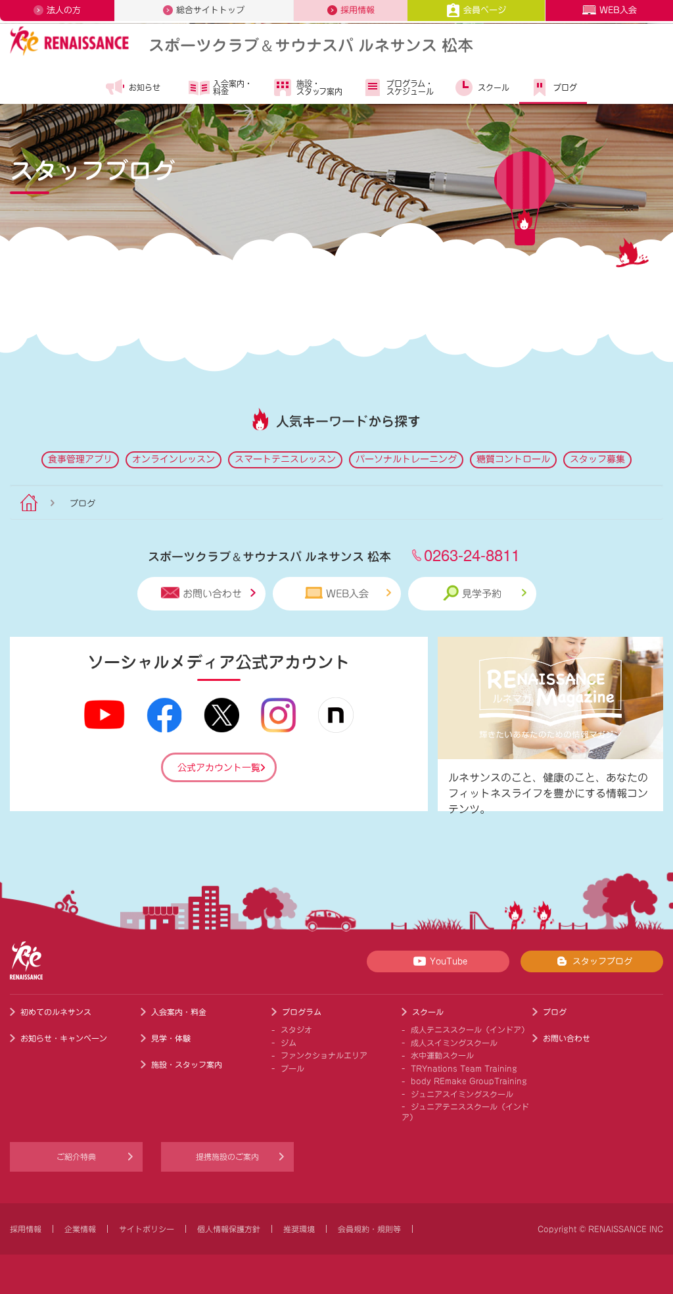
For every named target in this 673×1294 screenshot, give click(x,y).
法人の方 (64, 10)
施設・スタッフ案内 (319, 87)
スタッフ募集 (597, 459)
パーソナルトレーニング (406, 459)
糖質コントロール (513, 459)
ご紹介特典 (76, 1156)
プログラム (301, 1012)
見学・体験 (171, 1038)
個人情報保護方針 (228, 1229)
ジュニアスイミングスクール (462, 1094)
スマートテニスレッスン (285, 459)
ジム (288, 1043)
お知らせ (144, 87)
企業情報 (80, 1229)
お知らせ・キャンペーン (63, 1038)
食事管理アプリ (80, 459)
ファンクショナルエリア (324, 1055)
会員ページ (484, 10)
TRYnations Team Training (464, 1068)
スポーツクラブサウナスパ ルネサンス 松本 (311, 44)
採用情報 (357, 10)
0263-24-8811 (472, 554)
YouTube (448, 961)
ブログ (565, 87)
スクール (493, 87)
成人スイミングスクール (454, 1043)
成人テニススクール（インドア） (470, 1029)
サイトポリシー (146, 1229)
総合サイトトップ (210, 10)
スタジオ (296, 1029)
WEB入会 (618, 10)
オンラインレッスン (173, 459)
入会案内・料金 (232, 87)
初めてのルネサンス (55, 1012)
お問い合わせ (212, 594)
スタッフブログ (602, 961)
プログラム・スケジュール (410, 87)
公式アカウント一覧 (218, 767)
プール (292, 1068)
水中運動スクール (442, 1055)
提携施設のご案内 (227, 1156)
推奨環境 (299, 1229)
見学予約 (481, 594)
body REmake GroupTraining (469, 1081)
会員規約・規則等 (369, 1229)
